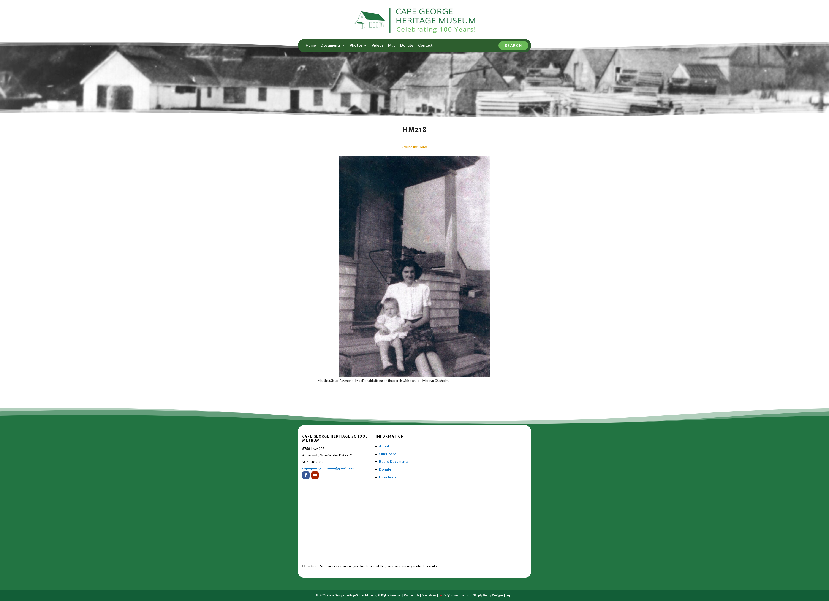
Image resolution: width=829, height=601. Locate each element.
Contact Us (411, 595)
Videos (377, 46)
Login (509, 595)
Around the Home (414, 147)
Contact (425, 46)
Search (513, 45)
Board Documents (393, 461)
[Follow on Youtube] (315, 475)
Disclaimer (429, 595)
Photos (356, 46)
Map (392, 46)
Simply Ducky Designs (488, 595)
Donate (406, 46)
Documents (331, 46)
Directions (387, 477)
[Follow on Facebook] (306, 475)
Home (311, 46)
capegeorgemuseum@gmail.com (328, 468)
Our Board (387, 454)
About (384, 446)
